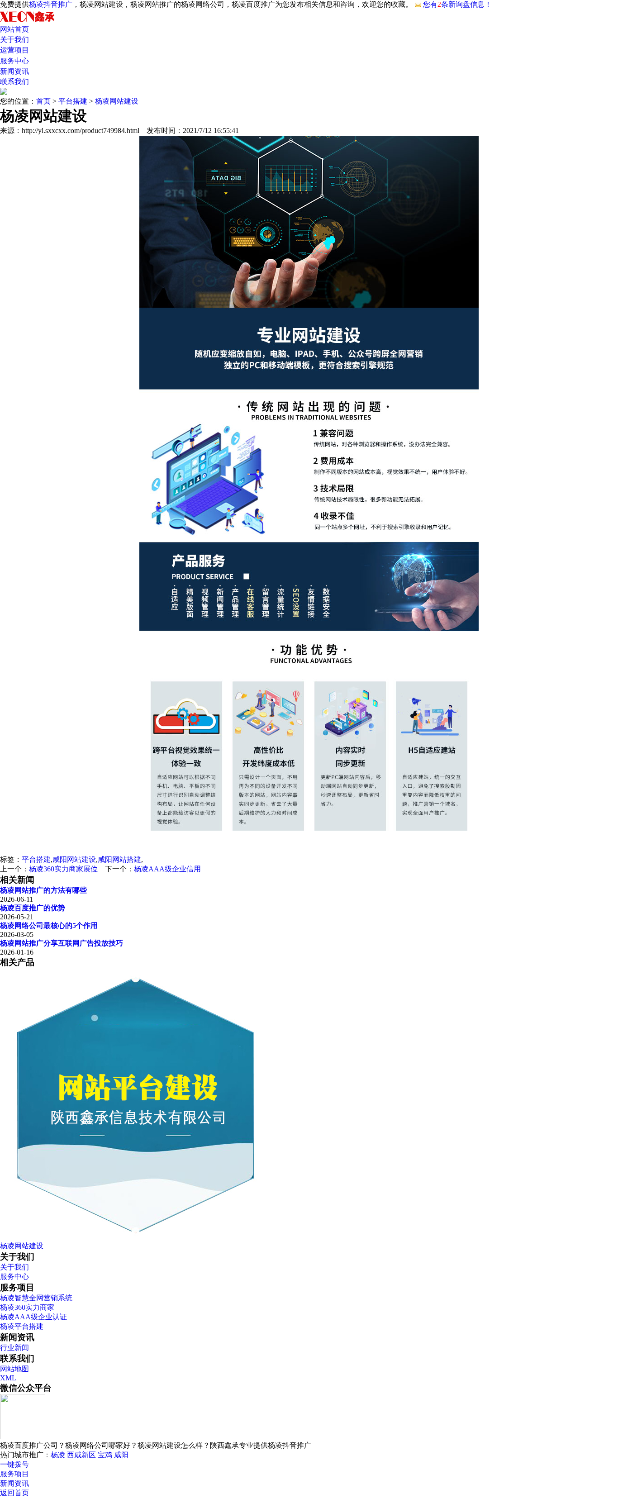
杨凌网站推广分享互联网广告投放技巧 (61, 943)
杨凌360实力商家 (27, 1307)
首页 (43, 101)
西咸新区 (81, 1455)
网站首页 (14, 29)
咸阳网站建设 (74, 859)
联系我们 (14, 82)
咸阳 (121, 1455)
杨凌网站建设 (116, 101)
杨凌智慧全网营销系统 (36, 1298)
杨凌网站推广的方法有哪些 (43, 890)
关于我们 (14, 39)
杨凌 (58, 1455)
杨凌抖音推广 (50, 4)
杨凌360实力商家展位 (63, 869)
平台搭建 (72, 101)
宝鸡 (105, 1455)
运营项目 (14, 50)
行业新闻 (14, 1347)
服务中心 (14, 61)
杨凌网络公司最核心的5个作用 (49, 925)
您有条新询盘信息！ (457, 4)
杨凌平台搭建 (21, 1326)
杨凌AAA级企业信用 (167, 869)
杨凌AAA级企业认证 (33, 1317)
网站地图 (14, 1369)
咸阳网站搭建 (119, 859)
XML (8, 1378)
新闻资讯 (14, 71)
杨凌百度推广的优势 (32, 908)
